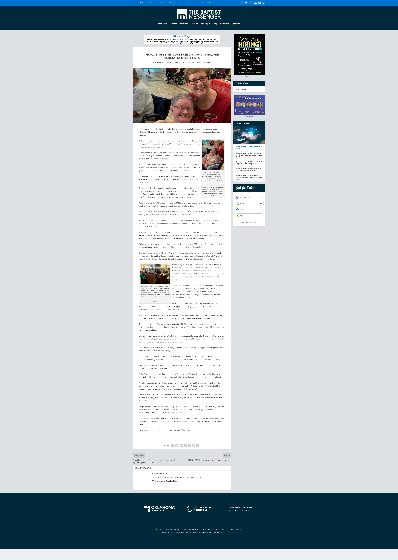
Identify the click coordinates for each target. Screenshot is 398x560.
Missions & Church (202, 62)
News (174, 24)
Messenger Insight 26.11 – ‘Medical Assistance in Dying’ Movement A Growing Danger (249, 177)
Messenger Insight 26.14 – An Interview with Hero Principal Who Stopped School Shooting (248, 155)
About (135, 3)
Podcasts (224, 24)
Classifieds (236, 24)
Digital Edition (193, 3)
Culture (194, 24)
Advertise (163, 3)
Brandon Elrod (168, 62)
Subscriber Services (148, 3)
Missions (184, 24)
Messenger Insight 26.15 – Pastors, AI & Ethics (248, 147)
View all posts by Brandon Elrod (165, 481)
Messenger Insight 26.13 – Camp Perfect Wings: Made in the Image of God (248, 163)
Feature (191, 62)
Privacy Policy (231, 532)
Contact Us (206, 3)
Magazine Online (177, 3)
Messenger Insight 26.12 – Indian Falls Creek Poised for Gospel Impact (248, 169)
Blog (215, 24)
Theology (205, 24)
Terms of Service (224, 535)
